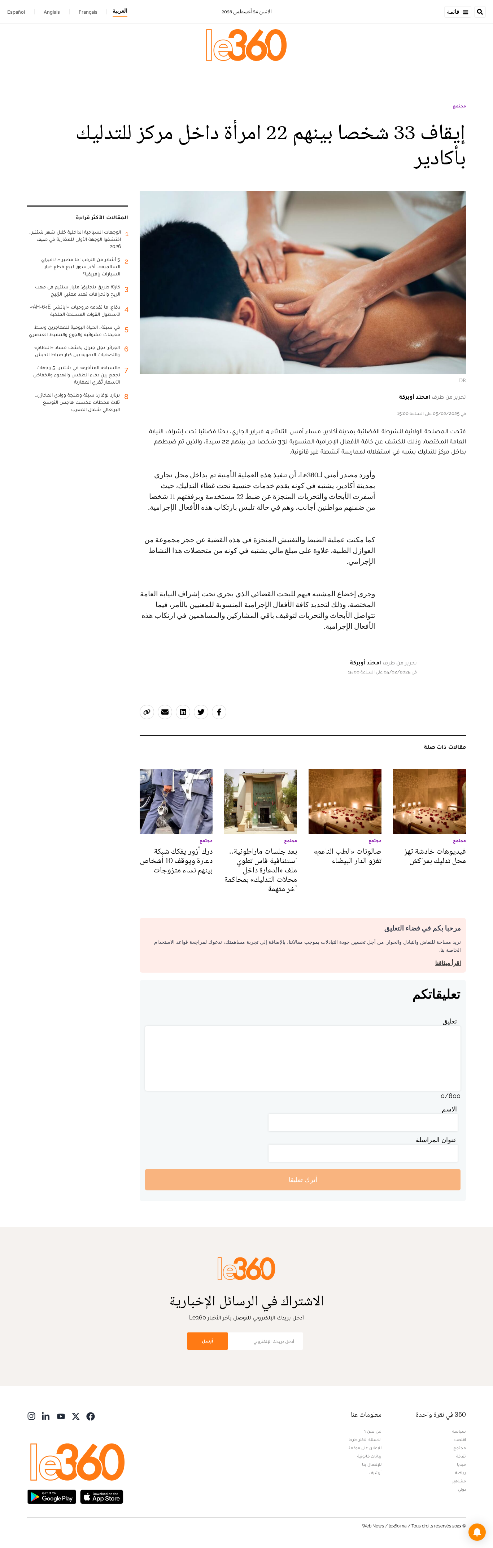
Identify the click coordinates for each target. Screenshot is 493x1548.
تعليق (449, 1021)
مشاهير (459, 1480)
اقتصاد (460, 1439)
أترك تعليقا (303, 1180)
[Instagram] (31, 1415)
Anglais (52, 12)
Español (16, 12)
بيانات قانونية (369, 1456)
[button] (477, 1532)
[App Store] (101, 1496)
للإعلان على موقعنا (364, 1447)
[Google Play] (51, 1496)
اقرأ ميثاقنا (448, 963)
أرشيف (375, 1472)
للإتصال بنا (371, 1464)
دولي (462, 1489)
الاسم (449, 1109)
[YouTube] (61, 1415)
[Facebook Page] (90, 1415)
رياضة (460, 1472)
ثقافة (461, 1456)
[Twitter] (75, 1415)
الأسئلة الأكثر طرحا (365, 1439)
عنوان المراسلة (436, 1140)
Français (88, 12)
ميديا (461, 1464)
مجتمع (459, 106)
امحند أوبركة (414, 396)
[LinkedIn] (46, 1415)
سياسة (459, 1431)
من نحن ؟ (372, 1431)
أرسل (207, 1341)
